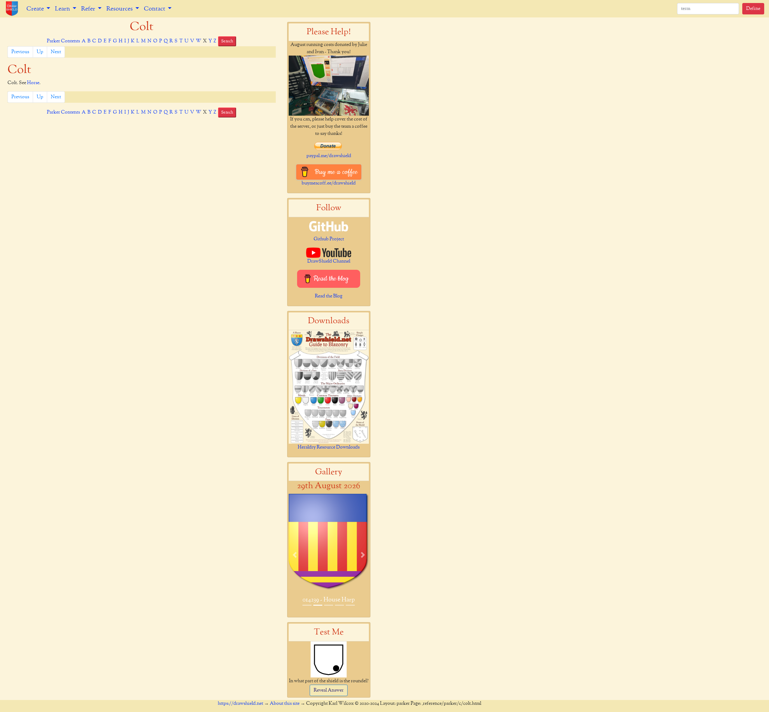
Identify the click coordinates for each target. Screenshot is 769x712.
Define (753, 8)
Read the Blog (328, 296)
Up (40, 52)
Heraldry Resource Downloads (329, 447)
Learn (63, 9)
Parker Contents (63, 41)
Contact (155, 9)
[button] (295, 555)
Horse (33, 83)
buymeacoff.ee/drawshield (329, 183)
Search (227, 41)
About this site (284, 703)
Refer (88, 9)
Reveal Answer (329, 690)
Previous (20, 52)
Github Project (329, 239)
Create (35, 9)
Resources (120, 9)
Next (56, 52)
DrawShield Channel (328, 261)
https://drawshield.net (240, 703)
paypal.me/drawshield (328, 156)
